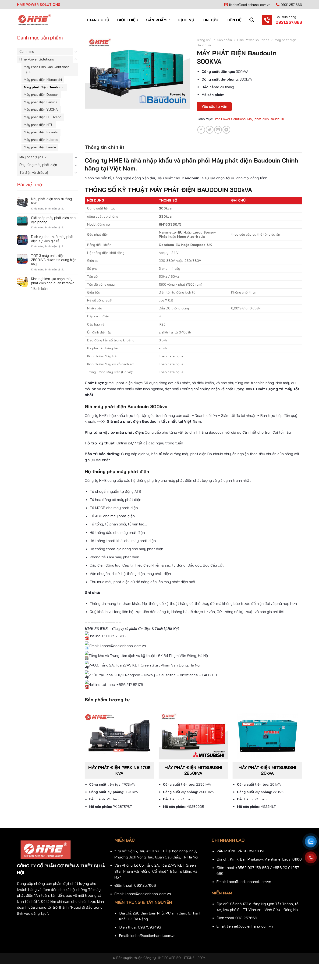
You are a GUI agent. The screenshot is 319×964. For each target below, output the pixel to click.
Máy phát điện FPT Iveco (42, 117)
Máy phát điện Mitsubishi (43, 80)
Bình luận (39, 289)
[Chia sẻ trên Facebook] (201, 130)
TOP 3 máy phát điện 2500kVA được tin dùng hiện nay (53, 260)
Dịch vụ (186, 20)
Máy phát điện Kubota (41, 140)
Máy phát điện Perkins (40, 102)
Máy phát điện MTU (38, 125)
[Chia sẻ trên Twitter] (209, 130)
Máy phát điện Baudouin (44, 87)
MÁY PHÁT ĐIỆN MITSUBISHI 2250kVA (193, 770)
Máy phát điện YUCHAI (41, 109)
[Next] (301, 764)
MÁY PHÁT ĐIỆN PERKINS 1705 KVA (119, 770)
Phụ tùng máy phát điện (38, 165)
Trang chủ (97, 20)
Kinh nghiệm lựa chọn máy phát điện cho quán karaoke (52, 281)
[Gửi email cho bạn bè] (218, 130)
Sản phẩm (156, 20)
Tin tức (210, 20)
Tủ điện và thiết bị (33, 172)
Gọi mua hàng (286, 17)
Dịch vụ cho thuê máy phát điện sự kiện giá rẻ (52, 239)
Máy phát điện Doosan (41, 94)
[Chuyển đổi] (76, 51)
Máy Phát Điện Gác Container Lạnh (46, 69)
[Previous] (85, 764)
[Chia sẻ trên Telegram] (226, 130)
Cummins (26, 51)
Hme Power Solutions (36, 59)
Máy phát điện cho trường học (51, 201)
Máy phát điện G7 (33, 157)
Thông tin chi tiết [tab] (104, 147)
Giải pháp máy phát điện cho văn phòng (53, 220)
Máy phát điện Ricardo (41, 132)
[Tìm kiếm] (251, 20)
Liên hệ (234, 20)
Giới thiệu (127, 20)
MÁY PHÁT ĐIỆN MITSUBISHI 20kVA (267, 770)
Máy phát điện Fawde (40, 147)
